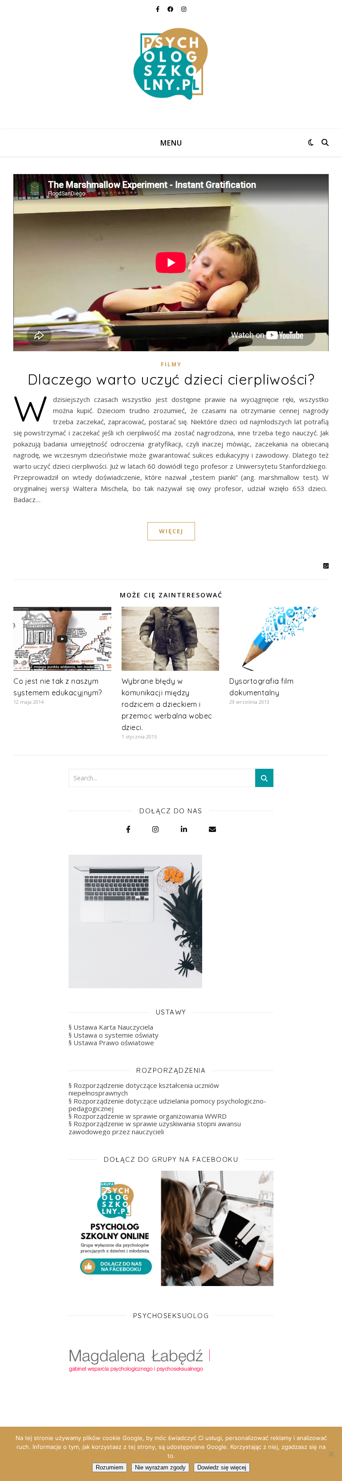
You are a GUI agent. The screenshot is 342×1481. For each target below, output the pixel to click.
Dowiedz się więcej (221, 1467)
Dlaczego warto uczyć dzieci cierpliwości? (171, 379)
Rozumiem (109, 1467)
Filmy (171, 364)
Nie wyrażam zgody (160, 1467)
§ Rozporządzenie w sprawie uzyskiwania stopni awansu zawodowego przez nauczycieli (155, 1127)
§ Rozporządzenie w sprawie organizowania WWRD (148, 1116)
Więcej (171, 531)
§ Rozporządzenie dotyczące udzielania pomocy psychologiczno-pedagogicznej (167, 1104)
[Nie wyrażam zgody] (330, 1453)
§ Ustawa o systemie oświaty (114, 1035)
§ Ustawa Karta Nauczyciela (111, 1026)
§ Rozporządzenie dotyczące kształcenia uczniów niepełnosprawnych (144, 1089)
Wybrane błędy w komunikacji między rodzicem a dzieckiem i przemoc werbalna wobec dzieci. (167, 704)
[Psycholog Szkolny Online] (171, 64)
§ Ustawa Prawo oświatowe (111, 1042)
